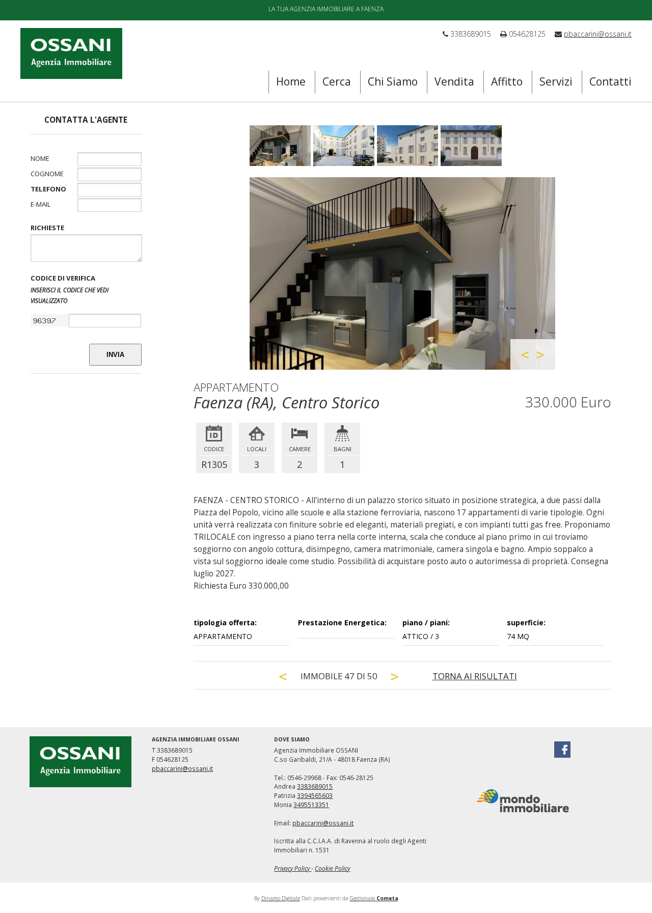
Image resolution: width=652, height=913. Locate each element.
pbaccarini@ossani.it (598, 34)
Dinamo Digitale (280, 898)
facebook (562, 749)
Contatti (610, 81)
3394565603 (315, 795)
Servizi (556, 81)
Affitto (507, 81)
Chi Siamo (393, 81)
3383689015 (315, 786)
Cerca (336, 81)
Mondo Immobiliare (523, 801)
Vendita (454, 81)
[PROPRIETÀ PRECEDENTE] (283, 676)
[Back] (525, 355)
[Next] (540, 355)
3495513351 (311, 804)
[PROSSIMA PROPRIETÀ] (394, 676)
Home (291, 81)
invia (115, 354)
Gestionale (374, 898)
